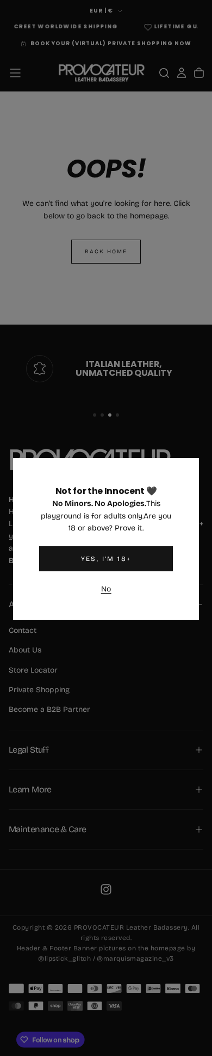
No (106, 589)
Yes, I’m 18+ (106, 559)
